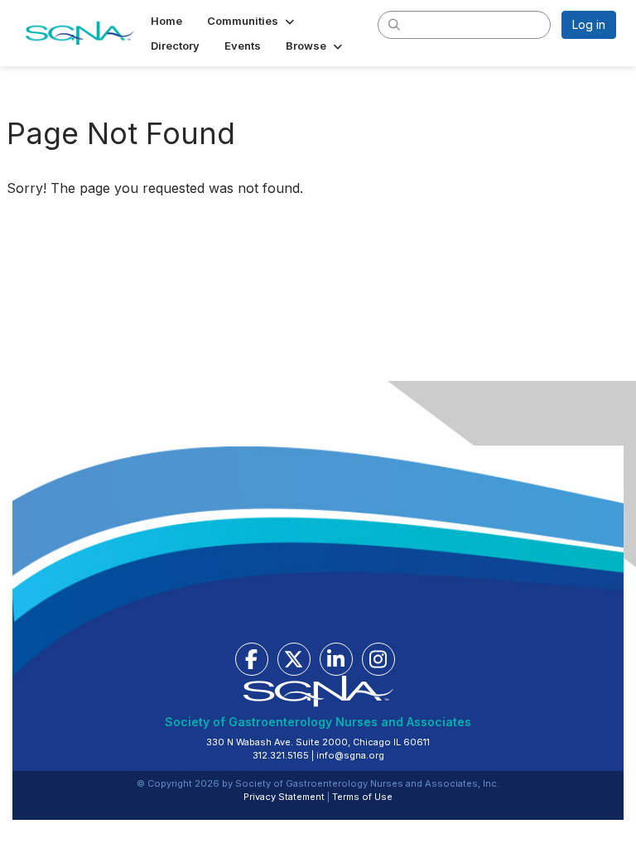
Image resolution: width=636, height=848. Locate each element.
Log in (588, 24)
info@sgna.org (350, 755)
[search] (395, 24)
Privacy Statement (284, 796)
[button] (252, 20)
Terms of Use (362, 796)
